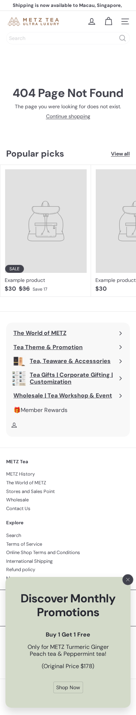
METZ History (20, 474)
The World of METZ (26, 483)
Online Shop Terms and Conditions (43, 552)
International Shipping (29, 561)
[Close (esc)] (128, 579)
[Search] (122, 38)
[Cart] (108, 21)
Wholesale (17, 500)
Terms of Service (24, 544)
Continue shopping (68, 116)
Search (13, 535)
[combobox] (68, 38)
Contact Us (18, 508)
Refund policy (20, 569)
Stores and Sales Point (30, 491)
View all (120, 154)
